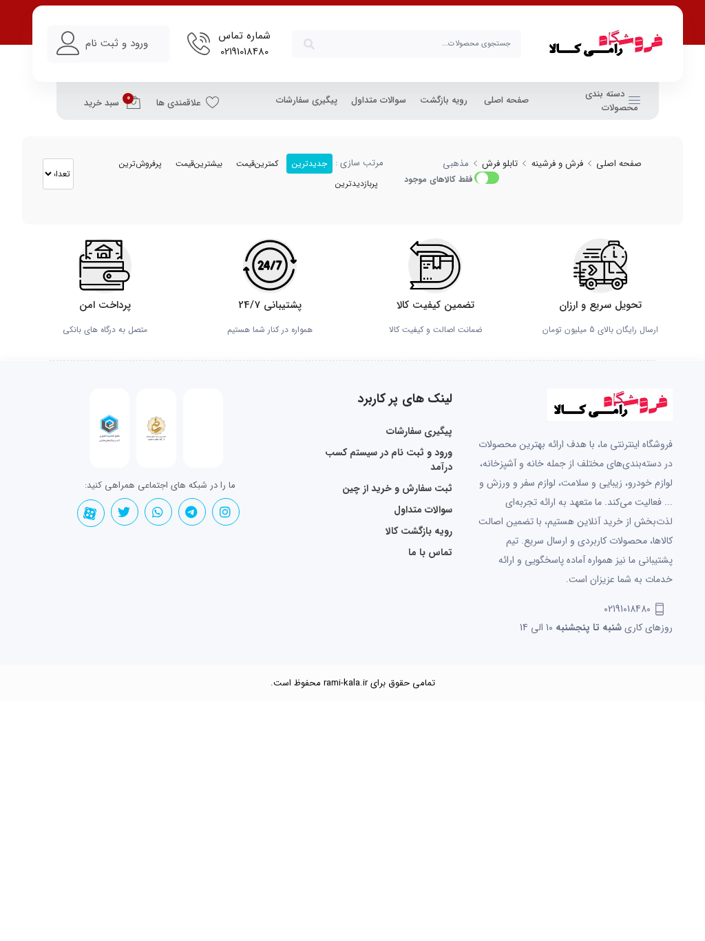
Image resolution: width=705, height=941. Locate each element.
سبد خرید (107, 101)
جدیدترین (309, 163)
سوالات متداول (378, 100)
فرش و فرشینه (557, 163)
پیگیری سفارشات (306, 100)
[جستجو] (309, 44)
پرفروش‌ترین (140, 163)
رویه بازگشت (443, 100)
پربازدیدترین (356, 183)
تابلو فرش (500, 163)
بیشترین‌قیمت (199, 163)
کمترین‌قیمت (257, 163)
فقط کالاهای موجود (438, 179)
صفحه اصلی (506, 100)
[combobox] (406, 44)
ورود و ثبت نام (116, 43)
